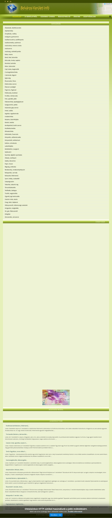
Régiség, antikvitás (10, 167)
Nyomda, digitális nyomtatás (13, 155)
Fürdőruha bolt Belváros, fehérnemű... (17, 426)
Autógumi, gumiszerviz (12, 37)
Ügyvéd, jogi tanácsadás (12, 196)
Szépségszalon (9, 181)
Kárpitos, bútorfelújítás (12, 119)
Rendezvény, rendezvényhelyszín (15, 170)
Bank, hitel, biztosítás (11, 57)
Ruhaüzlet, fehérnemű (11, 175)
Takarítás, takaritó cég (11, 184)
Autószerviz (8, 48)
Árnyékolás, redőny (11, 34)
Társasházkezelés (10, 187)
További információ (75, 511)
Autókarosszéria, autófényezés (14, 40)
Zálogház (7, 214)
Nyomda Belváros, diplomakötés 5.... (17, 478)
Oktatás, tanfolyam (10, 158)
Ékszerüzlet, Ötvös (10, 81)
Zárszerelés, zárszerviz (12, 217)
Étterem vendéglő (10, 87)
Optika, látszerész (10, 161)
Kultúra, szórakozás (11, 143)
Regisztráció (64, 17)
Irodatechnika (9, 116)
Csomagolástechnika (11, 72)
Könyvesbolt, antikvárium (12, 140)
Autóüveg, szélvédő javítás (13, 51)
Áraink (77, 17)
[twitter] (7, 1)
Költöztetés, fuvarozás (11, 134)
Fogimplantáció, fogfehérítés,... (15, 504)
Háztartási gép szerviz (11, 108)
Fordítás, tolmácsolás (11, 96)
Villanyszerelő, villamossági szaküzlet (16, 205)
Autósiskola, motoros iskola (13, 45)
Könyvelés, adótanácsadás (13, 137)
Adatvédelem (89, 17)
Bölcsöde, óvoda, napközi (12, 60)
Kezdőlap (17, 17)
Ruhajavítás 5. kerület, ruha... (14, 495)
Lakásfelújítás (9, 146)
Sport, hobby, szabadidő (12, 178)
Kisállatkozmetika (10, 128)
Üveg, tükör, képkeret (11, 202)
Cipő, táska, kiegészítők (12, 69)
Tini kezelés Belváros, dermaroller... (17, 434)
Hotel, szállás (9, 110)
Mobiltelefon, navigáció (12, 149)
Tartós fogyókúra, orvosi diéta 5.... (16, 451)
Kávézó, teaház (9, 122)
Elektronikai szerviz (11, 84)
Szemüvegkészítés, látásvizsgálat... (16, 460)
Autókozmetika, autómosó (13, 42)
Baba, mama (9, 54)
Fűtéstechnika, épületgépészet (14, 102)
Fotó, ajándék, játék (11, 99)
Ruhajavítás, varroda (11, 173)
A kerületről (31, 17)
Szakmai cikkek (48, 17)
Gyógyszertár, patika (11, 105)
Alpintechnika (9, 31)
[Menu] (109, 17)
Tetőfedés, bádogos (11, 190)
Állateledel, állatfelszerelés (13, 28)
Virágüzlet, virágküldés (12, 208)
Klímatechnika (9, 131)
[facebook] (5, 1)
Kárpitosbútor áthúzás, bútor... (15, 469)
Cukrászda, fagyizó (10, 75)
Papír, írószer (9, 164)
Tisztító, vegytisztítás (11, 193)
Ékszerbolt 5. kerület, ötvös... (14, 487)
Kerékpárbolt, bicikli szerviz (13, 125)
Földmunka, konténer (11, 93)
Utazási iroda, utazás (11, 199)
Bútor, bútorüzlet (10, 66)
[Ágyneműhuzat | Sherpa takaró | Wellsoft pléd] (56, 314)
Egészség (8, 78)
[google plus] (10, 1)
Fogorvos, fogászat (10, 90)
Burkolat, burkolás (10, 63)
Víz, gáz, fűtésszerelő (11, 211)
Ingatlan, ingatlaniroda (11, 113)
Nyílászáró (8, 152)
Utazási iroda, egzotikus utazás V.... (16, 443)
